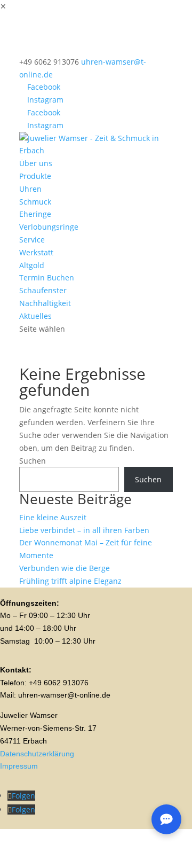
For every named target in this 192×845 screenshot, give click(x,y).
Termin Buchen (46, 277)
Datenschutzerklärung (37, 753)
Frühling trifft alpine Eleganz (70, 581)
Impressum (19, 766)
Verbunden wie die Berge (64, 568)
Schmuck (35, 202)
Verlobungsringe (48, 227)
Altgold (31, 265)
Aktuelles (35, 316)
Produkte (35, 176)
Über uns (35, 163)
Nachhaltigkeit (45, 303)
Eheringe (35, 214)
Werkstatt (36, 252)
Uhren (30, 189)
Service (32, 239)
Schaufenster (43, 290)
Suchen (32, 461)
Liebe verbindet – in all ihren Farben (84, 530)
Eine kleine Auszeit (52, 517)
